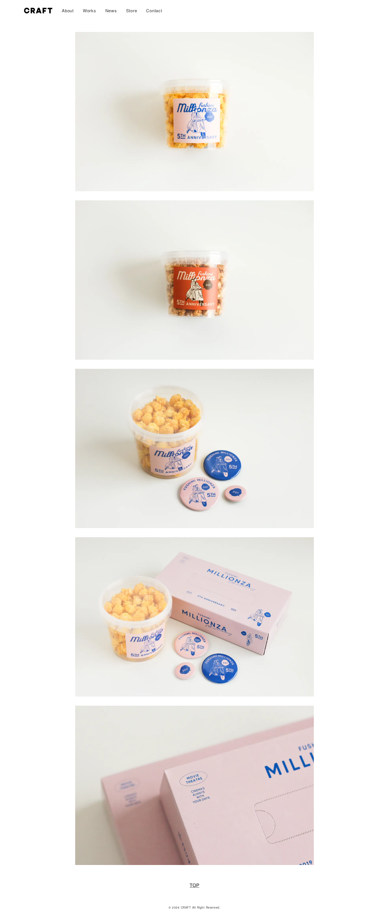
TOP (194, 885)
